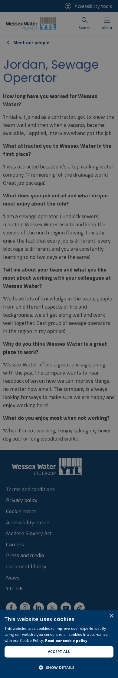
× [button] (111, 616)
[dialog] (59, 644)
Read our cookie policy (66, 640)
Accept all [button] (59, 651)
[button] (59, 667)
